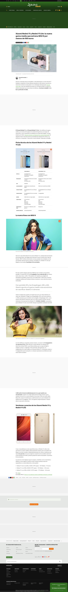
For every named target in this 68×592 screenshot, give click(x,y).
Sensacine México (25, 582)
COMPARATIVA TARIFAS (37, 10)
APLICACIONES (28, 10)
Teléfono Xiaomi (36, 477)
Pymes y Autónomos (57, 572)
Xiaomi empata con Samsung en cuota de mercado (37, 135)
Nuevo (59, 6)
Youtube (59, 10)
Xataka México (8, 582)
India (31, 477)
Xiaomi (24, 477)
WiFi (54, 26)
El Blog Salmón (57, 570)
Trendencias (49, 570)
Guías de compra (19, 549)
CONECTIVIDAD (12, 10)
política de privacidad (48, 550)
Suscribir (51, 548)
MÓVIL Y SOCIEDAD (20, 10)
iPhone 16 (37, 540)
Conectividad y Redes (29, 553)
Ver (34, 504)
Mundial (44, 26)
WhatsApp (8, 553)
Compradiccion (49, 573)
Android (7, 551)
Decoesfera (49, 571)
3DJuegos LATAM (17, 582)
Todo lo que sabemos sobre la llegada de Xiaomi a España (38, 474)
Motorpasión (41, 570)
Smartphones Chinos (19, 553)
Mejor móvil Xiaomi (43, 540)
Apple (17, 547)
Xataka (7, 570)
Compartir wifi (50, 540)
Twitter (61, 10)
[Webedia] (9, 565)
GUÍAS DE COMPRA (47, 10)
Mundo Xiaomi (8, 576)
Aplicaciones (8, 549)
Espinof (24, 571)
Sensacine (24, 570)
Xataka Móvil (34, 5)
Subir (59, 565)
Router (24, 26)
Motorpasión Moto (42, 571)
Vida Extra (16, 571)
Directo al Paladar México (33, 583)
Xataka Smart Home (8, 575)
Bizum (36, 26)
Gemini (28, 26)
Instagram (57, 10)
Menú (9, 6)
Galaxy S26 (40, 26)
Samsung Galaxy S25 (23, 540)
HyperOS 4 (31, 26)
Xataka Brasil (8, 584)
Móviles (15, 26)
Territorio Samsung (29, 549)
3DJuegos (16, 570)
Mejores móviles (49, 26)
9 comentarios (19, 42)
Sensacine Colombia (24, 585)
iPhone (27, 551)
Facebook (23, 42)
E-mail (28, 42)
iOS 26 (34, 540)
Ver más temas (9, 557)
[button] (23, 77)
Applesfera (8, 573)
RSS (47, 557)
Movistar (7, 547)
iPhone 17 (29, 540)
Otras (20, 477)
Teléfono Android (43, 477)
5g (16, 551)
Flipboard (56, 10)
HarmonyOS (20, 26)
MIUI (19, 473)
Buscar (60, 562)
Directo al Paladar (33, 570)
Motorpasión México (41, 583)
